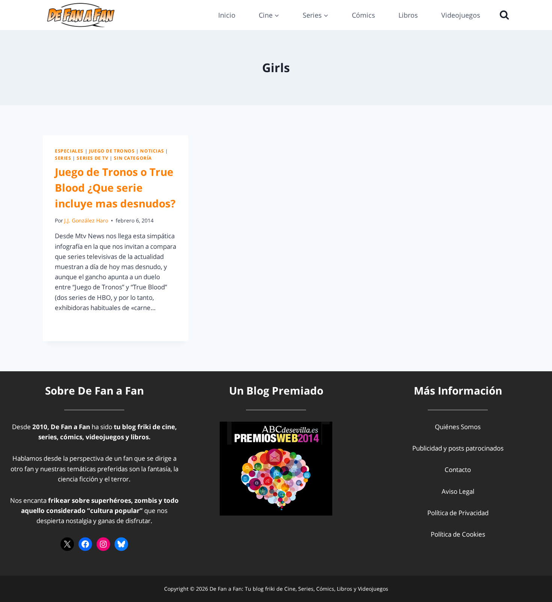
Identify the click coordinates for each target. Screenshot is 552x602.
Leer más (72, 324)
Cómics (363, 15)
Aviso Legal (458, 491)
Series (63, 158)
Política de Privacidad (458, 512)
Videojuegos (460, 15)
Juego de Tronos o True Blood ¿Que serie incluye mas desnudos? (115, 187)
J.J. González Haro (86, 220)
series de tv (92, 158)
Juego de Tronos (112, 151)
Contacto (458, 469)
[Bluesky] (121, 544)
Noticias (152, 151)
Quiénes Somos (458, 426)
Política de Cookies (458, 534)
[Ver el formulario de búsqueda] (502, 15)
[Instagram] (103, 544)
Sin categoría (133, 158)
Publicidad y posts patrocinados (458, 448)
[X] (67, 544)
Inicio (226, 15)
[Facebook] (85, 544)
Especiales (69, 151)
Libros (408, 15)
